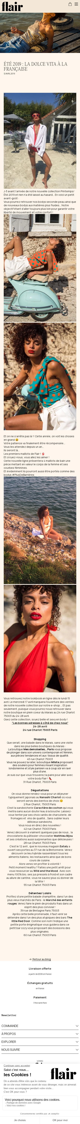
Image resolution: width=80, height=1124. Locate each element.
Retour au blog (42, 959)
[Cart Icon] (70, 4)
